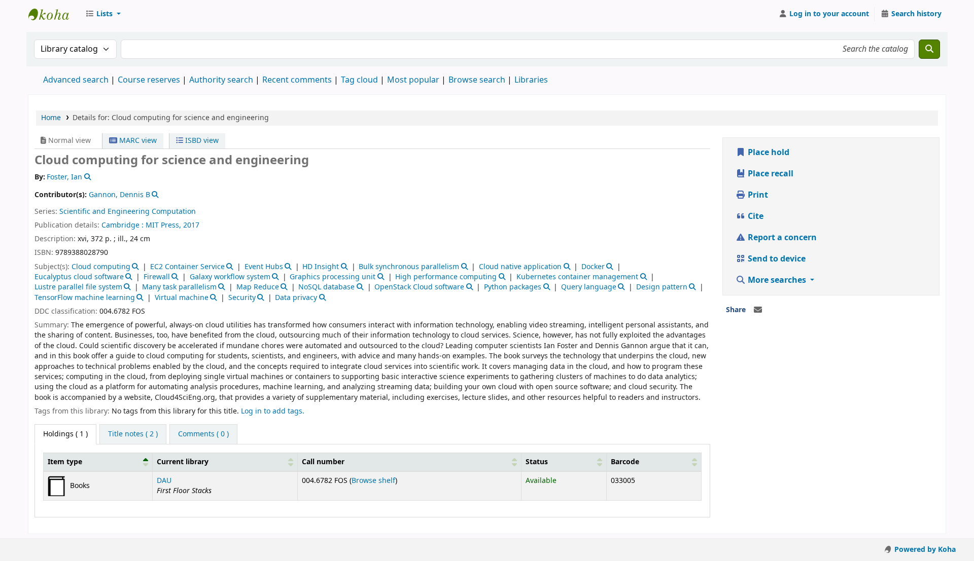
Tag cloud (359, 80)
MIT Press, (163, 225)
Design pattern (661, 287)
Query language (588, 287)
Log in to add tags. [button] (272, 411)
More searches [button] (777, 280)
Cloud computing (101, 266)
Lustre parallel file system (78, 287)
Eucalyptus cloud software (79, 277)
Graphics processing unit (332, 277)
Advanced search (76, 80)
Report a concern (781, 238)
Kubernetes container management (577, 277)
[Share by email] (758, 310)
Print (757, 195)
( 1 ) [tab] (65, 434)
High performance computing (446, 277)
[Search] (929, 49)
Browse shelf (373, 480)
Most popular (413, 80)
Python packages (512, 287)
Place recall (769, 174)
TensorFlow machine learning (84, 297)
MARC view (137, 140)
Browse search (476, 80)
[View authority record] (86, 177)
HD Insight (320, 266)
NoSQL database (326, 287)
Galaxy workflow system (230, 277)
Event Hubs (264, 266)
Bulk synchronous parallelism (409, 266)
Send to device (776, 259)
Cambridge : (122, 225)
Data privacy (296, 297)
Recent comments (297, 80)
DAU (164, 480)
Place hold (767, 152)
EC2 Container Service (187, 266)
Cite (754, 216)
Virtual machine (181, 297)
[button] (103, 14)
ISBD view (201, 140)
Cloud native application (520, 266)
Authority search (221, 80)
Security (242, 297)
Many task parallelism (179, 287)
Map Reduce (257, 287)
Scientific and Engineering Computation (127, 211)
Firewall (157, 277)
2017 (191, 225)
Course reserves (149, 80)
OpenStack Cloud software (419, 287)
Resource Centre (53, 14)
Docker (593, 266)
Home (51, 118)
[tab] (132, 434)
